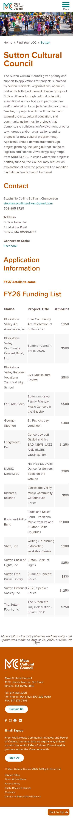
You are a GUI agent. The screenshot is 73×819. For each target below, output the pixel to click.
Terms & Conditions (15, 779)
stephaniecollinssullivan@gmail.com (28, 203)
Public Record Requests (18, 788)
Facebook (10, 246)
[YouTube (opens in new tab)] (15, 720)
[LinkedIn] (20, 720)
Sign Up (14, 757)
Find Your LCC (26, 42)
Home (8, 42)
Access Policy (12, 783)
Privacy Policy (12, 775)
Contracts (10, 792)
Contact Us (16, 709)
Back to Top (57, 812)
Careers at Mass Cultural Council (23, 796)
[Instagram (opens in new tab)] (10, 720)
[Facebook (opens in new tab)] (6, 720)
